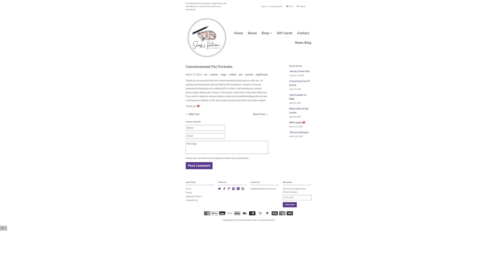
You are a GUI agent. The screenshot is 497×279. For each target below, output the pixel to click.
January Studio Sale (299, 71)
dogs (223, 74)
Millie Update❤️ (297, 122)
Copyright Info (192, 200)
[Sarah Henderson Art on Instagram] (233, 189)
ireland (232, 74)
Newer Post (259, 114)
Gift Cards (285, 33)
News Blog (303, 43)
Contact (303, 33)
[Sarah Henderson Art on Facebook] (224, 189)
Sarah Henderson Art (248, 220)
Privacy (189, 192)
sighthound (261, 74)
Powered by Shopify (266, 220)
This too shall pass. (299, 132)
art (205, 74)
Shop (265, 33)
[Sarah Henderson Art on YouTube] (238, 189)
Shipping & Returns (194, 196)
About (252, 33)
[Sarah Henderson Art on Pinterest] (228, 189)
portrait (249, 74)
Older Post (194, 114)
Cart (291, 6)
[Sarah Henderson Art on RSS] (243, 189)
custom (214, 74)
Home (238, 33)
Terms (188, 189)
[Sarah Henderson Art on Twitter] (219, 189)
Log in (263, 6)
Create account (276, 6)
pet (240, 74)
